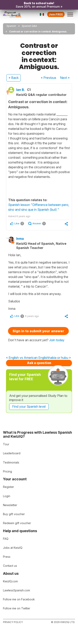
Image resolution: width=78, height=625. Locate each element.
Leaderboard (11, 453)
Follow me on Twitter (16, 608)
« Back (14, 78)
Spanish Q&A (29, 25)
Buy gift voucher (14, 514)
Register (8, 487)
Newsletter (10, 505)
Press (6, 556)
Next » (65, 78)
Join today (56, 340)
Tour (6, 444)
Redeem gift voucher (17, 523)
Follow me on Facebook (19, 599)
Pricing (7, 471)
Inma (20, 239)
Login (6, 496)
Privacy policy (13, 622)
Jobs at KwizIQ (12, 547)
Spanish (11, 25)
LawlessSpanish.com (16, 590)
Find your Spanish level (29, 406)
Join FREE (56, 14)
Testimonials (11, 462)
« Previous (48, 78)
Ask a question (39, 363)
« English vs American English (27, 358)
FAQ (5, 538)
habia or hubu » (60, 358)
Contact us (10, 565)
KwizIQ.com (10, 581)
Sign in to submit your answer (38, 331)
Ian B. (20, 90)
